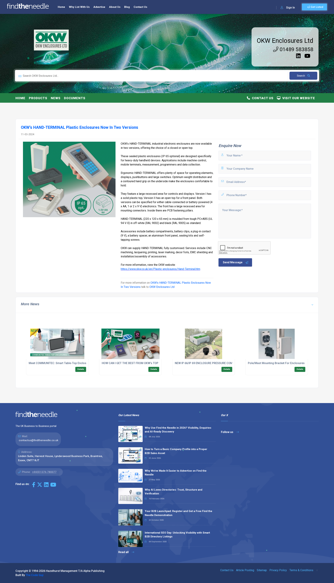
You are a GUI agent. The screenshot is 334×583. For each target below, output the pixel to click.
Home (61, 7)
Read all (123, 552)
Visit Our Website (298, 98)
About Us (114, 7)
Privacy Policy (278, 570)
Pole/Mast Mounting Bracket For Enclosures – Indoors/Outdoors (289, 363)
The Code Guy (34, 575)
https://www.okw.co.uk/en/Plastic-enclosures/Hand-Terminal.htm (160, 269)
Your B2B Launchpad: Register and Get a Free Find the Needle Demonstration (178, 513)
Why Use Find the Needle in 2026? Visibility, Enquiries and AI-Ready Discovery (178, 429)
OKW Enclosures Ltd (285, 40)
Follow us (227, 432)
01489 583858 (295, 49)
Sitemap (262, 570)
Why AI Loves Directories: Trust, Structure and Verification (173, 491)
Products (38, 98)
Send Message (232, 262)
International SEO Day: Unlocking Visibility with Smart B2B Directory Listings (177, 534)
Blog (127, 7)
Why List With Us (79, 7)
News (56, 98)
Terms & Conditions (301, 570)
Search (301, 75)
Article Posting (245, 570)
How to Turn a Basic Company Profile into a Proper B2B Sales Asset (176, 451)
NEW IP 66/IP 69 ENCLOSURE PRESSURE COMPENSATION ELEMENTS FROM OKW (226, 363)
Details (80, 369)
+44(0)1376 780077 (44, 472)
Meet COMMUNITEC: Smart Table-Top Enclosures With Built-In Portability (75, 363)
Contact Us (140, 7)
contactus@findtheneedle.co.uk (38, 440)
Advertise (99, 7)
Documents (74, 98)
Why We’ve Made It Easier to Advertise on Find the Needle (175, 472)
